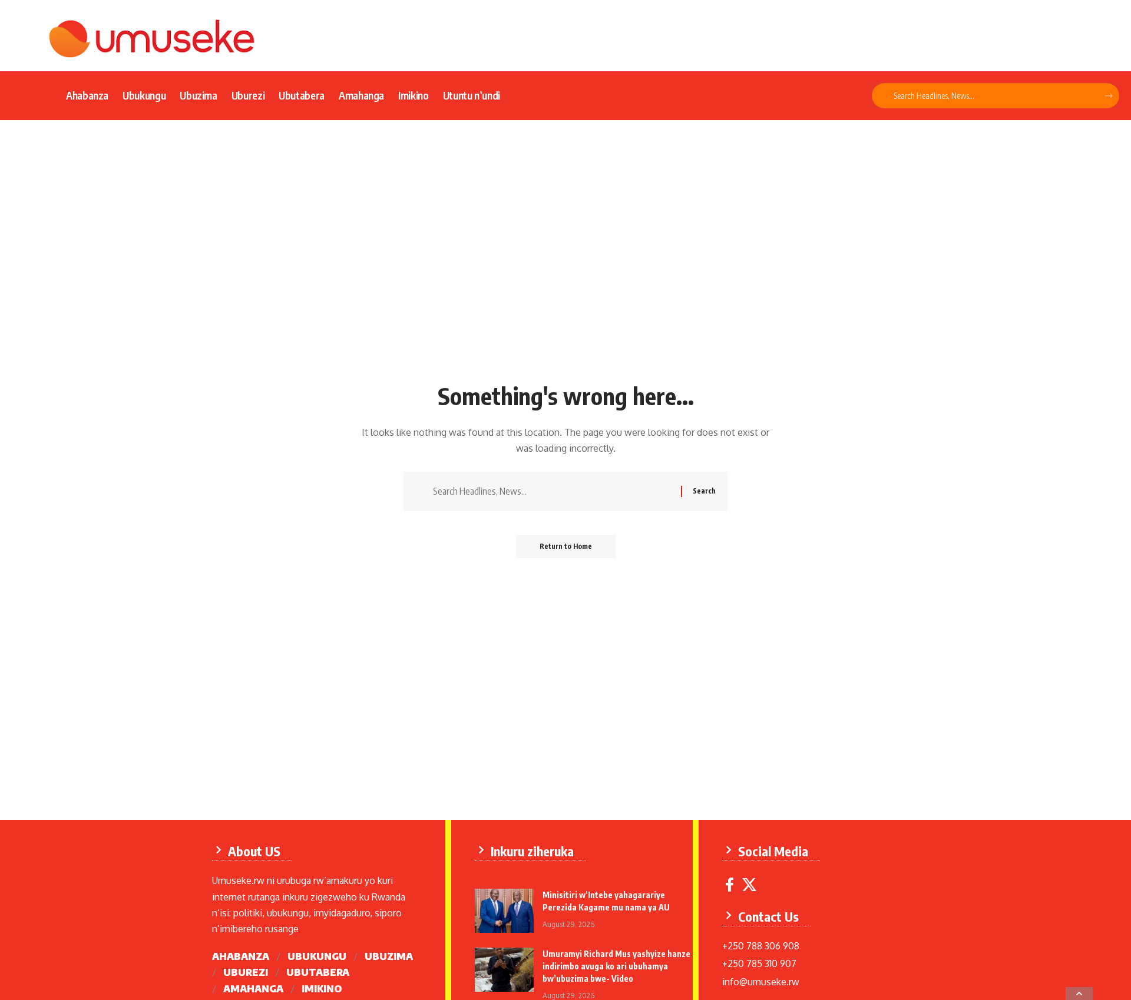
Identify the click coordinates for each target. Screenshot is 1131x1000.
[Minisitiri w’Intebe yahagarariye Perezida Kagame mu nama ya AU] (504, 911)
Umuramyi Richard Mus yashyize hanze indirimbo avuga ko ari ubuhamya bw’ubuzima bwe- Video (616, 966)
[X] (749, 885)
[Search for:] (552, 491)
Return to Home (566, 546)
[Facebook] (729, 885)
